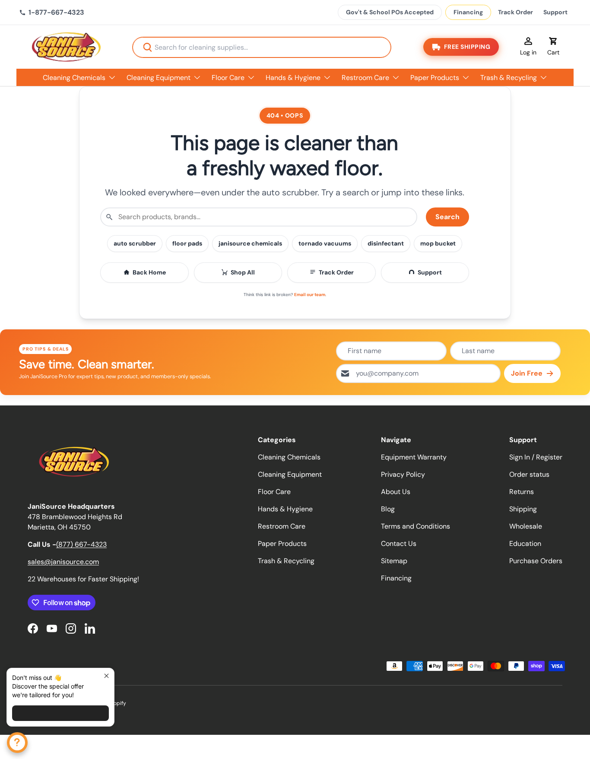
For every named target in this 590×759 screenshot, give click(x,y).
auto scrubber (135, 243)
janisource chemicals (250, 243)
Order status (529, 474)
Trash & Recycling (508, 77)
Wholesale (525, 526)
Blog (388, 508)
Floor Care (228, 77)
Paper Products (434, 77)
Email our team (309, 294)
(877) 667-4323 (81, 544)
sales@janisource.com (63, 561)
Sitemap (394, 560)
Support (555, 12)
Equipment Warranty (414, 457)
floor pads (187, 243)
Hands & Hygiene (293, 77)
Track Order (515, 12)
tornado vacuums (324, 243)
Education (525, 543)
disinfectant (386, 243)
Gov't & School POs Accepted (390, 12)
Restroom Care (365, 77)
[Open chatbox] (17, 742)
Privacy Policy (403, 474)
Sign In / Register (535, 457)
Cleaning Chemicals (74, 77)
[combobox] (261, 47)
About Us (395, 491)
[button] (553, 47)
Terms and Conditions (415, 526)
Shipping (523, 508)
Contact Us (398, 543)
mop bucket (438, 243)
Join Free (526, 373)
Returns (521, 491)
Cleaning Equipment (158, 77)
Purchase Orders (535, 560)
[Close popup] (106, 676)
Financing (468, 12)
